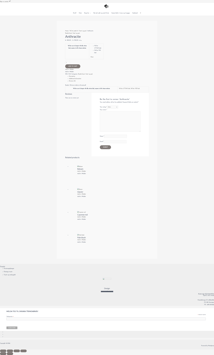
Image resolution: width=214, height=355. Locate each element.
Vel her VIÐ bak (135, 88)
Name (102, 136)
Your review (103, 109)
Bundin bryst (68, 33)
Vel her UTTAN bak (124, 88)
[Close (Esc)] (23, 351)
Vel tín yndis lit (74, 31)
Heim (80, 13)
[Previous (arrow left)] (3, 353)
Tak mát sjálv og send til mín (101, 13)
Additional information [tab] (75, 78)
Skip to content (4, 1)
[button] (69, 69)
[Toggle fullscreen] (10, 351)
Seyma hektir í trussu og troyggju (120, 13)
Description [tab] (72, 76)
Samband (135, 13)
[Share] (17, 351)
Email (102, 141)
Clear (92, 57)
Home (66, 31)
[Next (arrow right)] (10, 353)
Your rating (103, 107)
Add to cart (72, 66)
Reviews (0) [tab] (72, 81)
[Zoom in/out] (3, 351)
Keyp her (86, 13)
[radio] (98, 47)
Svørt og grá (82, 31)
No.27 (74, 13)
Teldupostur (10, 316)
